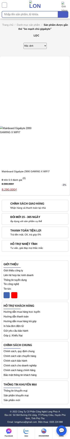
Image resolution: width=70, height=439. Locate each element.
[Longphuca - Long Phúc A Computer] (35, 5)
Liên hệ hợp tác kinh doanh (18, 275)
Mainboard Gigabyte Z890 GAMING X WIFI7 (26, 171)
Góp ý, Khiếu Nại (13, 335)
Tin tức (7, 288)
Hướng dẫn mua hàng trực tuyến (22, 311)
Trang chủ (7, 24)
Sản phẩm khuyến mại (16, 395)
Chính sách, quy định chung (19, 351)
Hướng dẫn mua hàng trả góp (20, 321)
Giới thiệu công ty (13, 270)
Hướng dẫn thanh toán (16, 316)
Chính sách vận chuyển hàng (20, 355)
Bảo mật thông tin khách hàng (20, 374)
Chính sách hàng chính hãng (19, 370)
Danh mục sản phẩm (28, 24)
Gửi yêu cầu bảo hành (16, 330)
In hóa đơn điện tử (14, 326)
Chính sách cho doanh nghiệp (20, 365)
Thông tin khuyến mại (15, 390)
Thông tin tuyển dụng (15, 279)
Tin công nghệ (11, 284)
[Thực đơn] (4, 5)
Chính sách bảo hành (15, 360)
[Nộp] (63, 14)
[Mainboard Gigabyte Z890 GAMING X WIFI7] (21, 146)
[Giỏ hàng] (65, 5)
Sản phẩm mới (12, 400)
